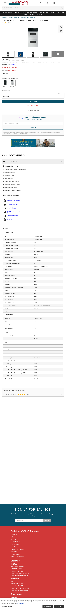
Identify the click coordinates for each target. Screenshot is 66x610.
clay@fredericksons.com (22, 573)
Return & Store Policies (17, 556)
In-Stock (13, 537)
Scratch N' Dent (15, 542)
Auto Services (15, 544)
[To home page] (18, 2)
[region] (33, 604)
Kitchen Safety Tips (12, 204)
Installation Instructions (13, 200)
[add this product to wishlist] (60, 31)
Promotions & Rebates (17, 549)
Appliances (4, 17)
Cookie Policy (20, 603)
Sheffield (14, 564)
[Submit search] (62, 7)
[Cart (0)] (60, 3)
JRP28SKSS (9, 75)
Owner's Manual (11, 208)
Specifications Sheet (12, 215)
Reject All (58, 606)
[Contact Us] (54, 3)
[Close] (63, 600)
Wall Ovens (16, 17)
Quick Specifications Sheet (14, 212)
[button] (5, 3)
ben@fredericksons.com (21, 575)
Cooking (10, 17)
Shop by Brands (15, 554)
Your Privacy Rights (7, 606)
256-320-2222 (19, 586)
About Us (13, 547)
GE (9, 73)
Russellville (15, 579)
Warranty (9, 219)
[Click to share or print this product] (60, 27)
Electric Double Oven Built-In (28, 17)
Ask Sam (33, 128)
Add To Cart (33, 101)
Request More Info (34, 110)
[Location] (48, 3)
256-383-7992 (19, 571)
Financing (13, 539)
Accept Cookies (48, 606)
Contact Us (14, 551)
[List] (41, 3)
